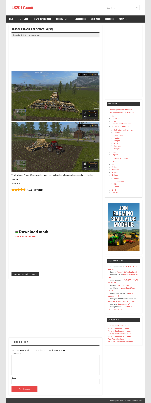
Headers (117, 138)
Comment (16, 353)
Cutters (117, 132)
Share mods (23, 19)
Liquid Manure (119, 181)
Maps (114, 152)
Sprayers (117, 146)
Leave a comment (35, 35)
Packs (114, 164)
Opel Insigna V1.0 (125, 304)
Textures (115, 170)
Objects (115, 154)
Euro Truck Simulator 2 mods (119, 339)
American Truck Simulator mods (120, 341)
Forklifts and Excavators (121, 124)
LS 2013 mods (80, 19)
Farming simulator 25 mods (118, 326)
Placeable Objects (121, 158)
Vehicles (115, 192)
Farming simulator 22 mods (118, 328)
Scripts (114, 167)
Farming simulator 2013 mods (119, 336)
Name (13, 378)
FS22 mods (123, 19)
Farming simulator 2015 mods (119, 333)
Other (114, 162)
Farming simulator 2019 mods (119, 331)
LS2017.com (22, 7)
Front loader (118, 135)
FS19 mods (109, 19)
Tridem (116, 186)
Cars (113, 116)
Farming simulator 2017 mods (122, 112)
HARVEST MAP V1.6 (125, 285)
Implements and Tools (20, 274)
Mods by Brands (63, 19)
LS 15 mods (95, 19)
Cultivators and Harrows (123, 130)
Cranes (114, 121)
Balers (116, 178)
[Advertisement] (55, 52)
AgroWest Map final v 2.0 (127, 272)
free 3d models (137, 400)
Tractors (115, 172)
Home (11, 19)
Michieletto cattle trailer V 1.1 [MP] (121, 301)
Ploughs (117, 140)
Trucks (114, 190)
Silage (116, 184)
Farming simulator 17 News (121, 109)
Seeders (34, 274)
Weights (117, 148)
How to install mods (42, 19)
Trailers (115, 175)
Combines (116, 118)
